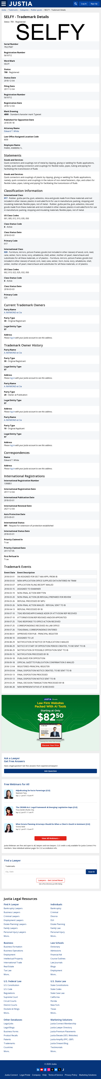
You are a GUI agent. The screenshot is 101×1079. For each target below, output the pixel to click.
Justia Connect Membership (63, 1023)
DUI (52, 920)
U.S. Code (8, 989)
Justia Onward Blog (59, 1043)
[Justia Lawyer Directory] (63, 1069)
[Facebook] (45, 1069)
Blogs (53, 966)
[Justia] (20, 3)
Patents (7, 1039)
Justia (3, 10)
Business (8, 942)
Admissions (55, 950)
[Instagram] (48, 1069)
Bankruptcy (55, 908)
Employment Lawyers (13, 920)
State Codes (55, 989)
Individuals (56, 904)
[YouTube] (41, 1069)
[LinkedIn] (38, 1069)
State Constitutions (59, 985)
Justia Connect (11, 1075)
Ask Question (50, 771)
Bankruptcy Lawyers (13, 908)
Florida (53, 1001)
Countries (8, 1047)
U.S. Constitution (11, 985)
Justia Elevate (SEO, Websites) (64, 1035)
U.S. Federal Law (12, 981)
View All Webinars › (50, 838)
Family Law (55, 928)
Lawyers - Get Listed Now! (50, 880)
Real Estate (9, 966)
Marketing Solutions (61, 1019)
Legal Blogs (9, 1027)
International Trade (13, 962)
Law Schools (57, 942)
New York (54, 1005)
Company (36, 1075)
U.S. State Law (58, 981)
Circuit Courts (10, 1001)
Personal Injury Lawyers (15, 932)
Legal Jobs (8, 1023)
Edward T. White (11, 131)
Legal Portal (25, 1075)
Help (44, 1075)
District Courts (10, 1005)
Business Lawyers (12, 912)
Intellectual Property (13, 958)
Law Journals (56, 962)
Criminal (54, 912)
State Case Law (57, 993)
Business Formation (13, 946)
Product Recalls (11, 1035)
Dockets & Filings (11, 1009)
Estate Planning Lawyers (15, 924)
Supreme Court (11, 997)
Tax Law (7, 970)
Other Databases (13, 1019)
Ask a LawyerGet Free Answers (14, 760)
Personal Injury (57, 932)
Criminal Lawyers (11, 916)
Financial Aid (56, 954)
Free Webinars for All (16, 784)
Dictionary (55, 946)
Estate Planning (57, 924)
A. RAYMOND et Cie (13, 312)
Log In (84, 4)
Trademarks (13, 10)
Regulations (9, 993)
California (54, 997)
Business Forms (11, 1031)
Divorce (54, 916)
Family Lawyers (11, 928)
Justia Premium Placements (63, 1031)
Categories (24, 10)
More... (7, 936)
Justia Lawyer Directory (61, 1027)
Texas (53, 1009)
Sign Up (94, 4)
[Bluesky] (55, 1069)
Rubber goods (36, 10)
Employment (9, 954)
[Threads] (52, 1069)
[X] (59, 1069)
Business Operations (13, 950)
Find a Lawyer (12, 860)
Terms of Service (55, 1075)
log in (12, 337)
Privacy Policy (71, 1075)
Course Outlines (57, 958)
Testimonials (56, 1047)
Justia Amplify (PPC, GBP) (61, 1039)
